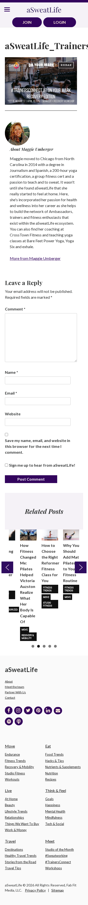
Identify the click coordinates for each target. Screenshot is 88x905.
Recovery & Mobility (28, 637)
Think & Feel (55, 790)
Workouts (12, 779)
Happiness (52, 805)
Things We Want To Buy (22, 824)
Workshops (53, 868)
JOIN (27, 22)
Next (81, 567)
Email (11, 393)
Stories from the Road (20, 862)
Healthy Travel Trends (20, 856)
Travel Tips (13, 868)
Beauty (10, 805)
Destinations (14, 849)
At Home (11, 799)
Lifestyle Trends (16, 811)
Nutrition (51, 773)
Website (13, 413)
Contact (10, 697)
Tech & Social (54, 824)
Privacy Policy (35, 890)
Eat (48, 746)
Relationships (14, 817)
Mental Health (55, 811)
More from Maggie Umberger (35, 258)
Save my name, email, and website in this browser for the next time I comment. (37, 446)
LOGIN (60, 22)
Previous (7, 567)
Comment (15, 309)
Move (25, 630)
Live (8, 790)
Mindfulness (53, 817)
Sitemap (57, 890)
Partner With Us (15, 692)
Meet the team (14, 687)
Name (11, 372)
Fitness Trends (47, 589)
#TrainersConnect (58, 862)
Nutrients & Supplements (63, 767)
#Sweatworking (56, 856)
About (9, 681)
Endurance (12, 754)
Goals (49, 799)
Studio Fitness (47, 604)
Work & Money (16, 830)
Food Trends (54, 754)
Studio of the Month (59, 849)
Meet (50, 841)
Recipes (50, 779)
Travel (10, 841)
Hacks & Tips (54, 761)
